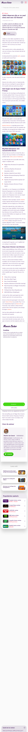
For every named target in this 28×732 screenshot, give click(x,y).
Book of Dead (9, 301)
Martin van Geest (9, 435)
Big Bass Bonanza (6, 125)
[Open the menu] (26, 2)
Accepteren (13, 404)
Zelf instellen (14, 407)
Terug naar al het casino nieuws (11, 7)
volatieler (22, 199)
